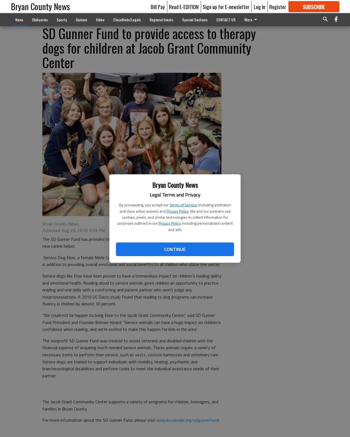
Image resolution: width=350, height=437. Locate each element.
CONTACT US (226, 19)
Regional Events (161, 19)
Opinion (81, 19)
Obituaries (40, 19)
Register (277, 6)
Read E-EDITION (184, 6)
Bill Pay (158, 6)
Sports (62, 19)
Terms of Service (183, 205)
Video (100, 19)
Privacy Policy (177, 211)
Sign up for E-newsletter (226, 6)
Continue (174, 249)
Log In (259, 6)
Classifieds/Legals (127, 19)
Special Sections (195, 19)
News (19, 19)
